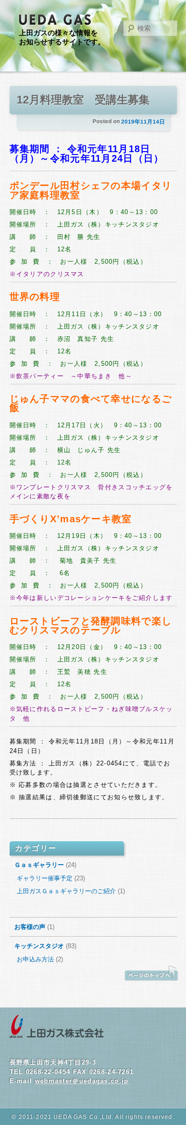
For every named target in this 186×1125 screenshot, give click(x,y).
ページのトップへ (151, 973)
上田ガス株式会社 (57, 1027)
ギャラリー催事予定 (44, 878)
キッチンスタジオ (39, 946)
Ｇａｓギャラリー (39, 864)
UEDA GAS (55, 20)
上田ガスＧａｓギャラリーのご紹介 (66, 891)
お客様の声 (29, 926)
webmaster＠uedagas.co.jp (82, 1080)
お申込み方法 (35, 959)
